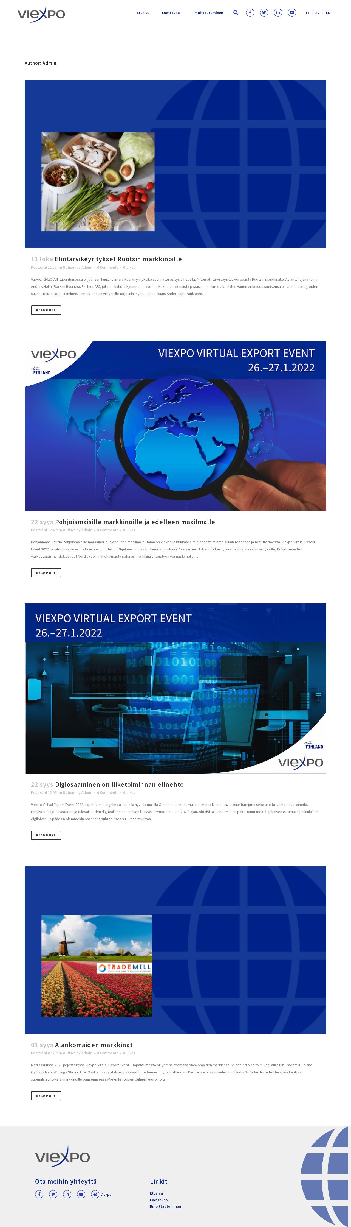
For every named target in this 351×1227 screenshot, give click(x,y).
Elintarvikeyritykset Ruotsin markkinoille (118, 259)
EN (328, 12)
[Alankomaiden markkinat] (175, 950)
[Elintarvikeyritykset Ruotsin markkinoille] (175, 164)
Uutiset (69, 267)
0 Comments (107, 267)
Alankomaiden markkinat (94, 1044)
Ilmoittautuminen (207, 12)
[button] (235, 12)
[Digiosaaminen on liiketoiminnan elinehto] (175, 688)
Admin (86, 267)
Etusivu (143, 12)
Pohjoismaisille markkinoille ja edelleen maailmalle (135, 521)
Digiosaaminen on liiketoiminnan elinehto (119, 784)
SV (317, 12)
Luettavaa (171, 12)
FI (307, 12)
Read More (46, 310)
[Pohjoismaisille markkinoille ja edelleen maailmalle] (175, 426)
